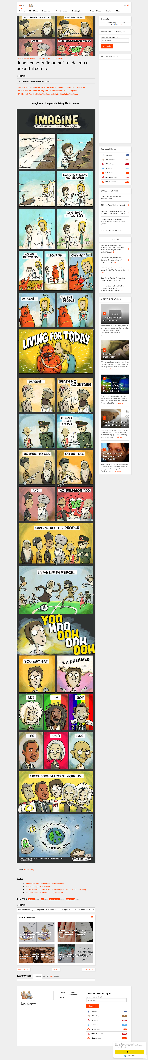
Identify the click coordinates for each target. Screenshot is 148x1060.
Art (49, 58)
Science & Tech (95, 11)
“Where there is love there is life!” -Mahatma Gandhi (44, 884)
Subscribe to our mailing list (109, 37)
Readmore (107, 335)
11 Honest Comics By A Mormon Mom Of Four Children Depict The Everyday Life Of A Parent (35, 935)
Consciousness (61, 11)
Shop (118, 11)
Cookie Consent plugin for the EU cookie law (129, 1055)
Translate (121, 25)
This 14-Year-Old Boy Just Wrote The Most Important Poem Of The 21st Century (55, 890)
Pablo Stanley (29, 870)
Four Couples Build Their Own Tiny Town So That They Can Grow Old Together (47, 91)
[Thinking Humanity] (31, 6)
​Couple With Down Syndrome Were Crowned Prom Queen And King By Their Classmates (51, 87)
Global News (33, 11)
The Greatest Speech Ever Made (37, 887)
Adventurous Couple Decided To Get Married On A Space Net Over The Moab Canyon (35, 956)
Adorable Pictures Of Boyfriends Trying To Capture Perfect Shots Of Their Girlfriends (75, 956)
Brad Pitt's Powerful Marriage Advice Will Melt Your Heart (113, 456)
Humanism (46, 11)
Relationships (58, 58)
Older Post (89, 969)
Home (22, 11)
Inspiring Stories (78, 11)
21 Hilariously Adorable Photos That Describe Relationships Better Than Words (48, 94)
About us (63, 998)
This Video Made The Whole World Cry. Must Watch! (45, 893)
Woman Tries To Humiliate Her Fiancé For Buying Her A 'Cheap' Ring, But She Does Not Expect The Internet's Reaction (75, 933)
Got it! (129, 1052)
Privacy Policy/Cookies (73, 993)
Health (108, 11)
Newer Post (23, 969)
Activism (42, 58)
